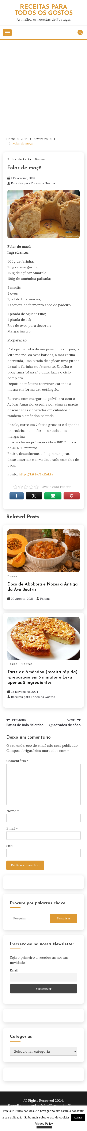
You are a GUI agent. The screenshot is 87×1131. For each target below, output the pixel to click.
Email (12, 828)
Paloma (45, 599)
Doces (40, 159)
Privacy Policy (43, 1123)
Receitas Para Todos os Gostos (44, 10)
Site (9, 846)
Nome (12, 811)
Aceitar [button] (78, 1117)
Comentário (17, 761)
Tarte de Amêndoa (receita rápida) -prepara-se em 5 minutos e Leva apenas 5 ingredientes (42, 677)
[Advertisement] (43, 86)
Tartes (27, 664)
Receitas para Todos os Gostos (33, 183)
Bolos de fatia (19, 159)
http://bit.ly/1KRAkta (36, 474)
